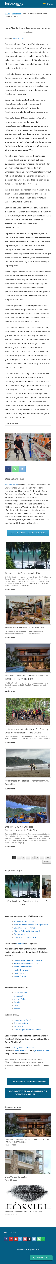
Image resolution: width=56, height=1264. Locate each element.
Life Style (32, 1059)
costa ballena (26, 1065)
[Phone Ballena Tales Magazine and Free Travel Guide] (15, 469)
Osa (16, 1005)
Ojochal (17, 1002)
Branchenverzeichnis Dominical (28, 960)
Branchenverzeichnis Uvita (26, 963)
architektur (9, 1065)
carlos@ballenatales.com (22, 1047)
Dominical (18, 996)
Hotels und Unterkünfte (25, 937)
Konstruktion (43, 1065)
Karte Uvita (19, 973)
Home (7, 14)
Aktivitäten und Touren (24, 921)
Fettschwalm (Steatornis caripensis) (28, 1081)
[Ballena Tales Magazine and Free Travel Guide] (14, 3)
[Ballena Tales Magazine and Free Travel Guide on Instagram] (11, 1239)
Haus (35, 1065)
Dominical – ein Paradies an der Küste (23, 573)
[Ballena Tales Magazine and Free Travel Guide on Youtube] (16, 1239)
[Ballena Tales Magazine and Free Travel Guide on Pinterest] (25, 1239)
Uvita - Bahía (20, 999)
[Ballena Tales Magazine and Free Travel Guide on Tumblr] (29, 1239)
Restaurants (19, 934)
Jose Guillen (18, 38)
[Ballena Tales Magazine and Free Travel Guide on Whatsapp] (43, 1239)
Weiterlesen (10, 589)
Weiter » (47, 862)
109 (47, 857)
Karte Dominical (21, 970)
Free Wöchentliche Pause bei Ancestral (24, 627)
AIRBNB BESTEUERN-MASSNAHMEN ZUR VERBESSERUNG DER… (28, 1093)
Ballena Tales (11, 484)
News (39, 1059)
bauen (17, 1065)
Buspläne (18, 1026)
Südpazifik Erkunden (13, 1062)
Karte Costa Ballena (23, 966)
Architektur (16, 14)
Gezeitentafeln (21, 1023)
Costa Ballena (20, 992)
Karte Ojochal (20, 976)
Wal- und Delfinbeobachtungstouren (31, 924)
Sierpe (17, 1008)
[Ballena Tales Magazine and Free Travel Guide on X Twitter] (20, 1239)
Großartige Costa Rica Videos (27, 1029)
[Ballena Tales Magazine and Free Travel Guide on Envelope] (22, 469)
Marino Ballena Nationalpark (27, 931)
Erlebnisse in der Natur (24, 928)
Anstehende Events (23, 1020)
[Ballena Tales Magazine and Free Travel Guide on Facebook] (8, 469)
